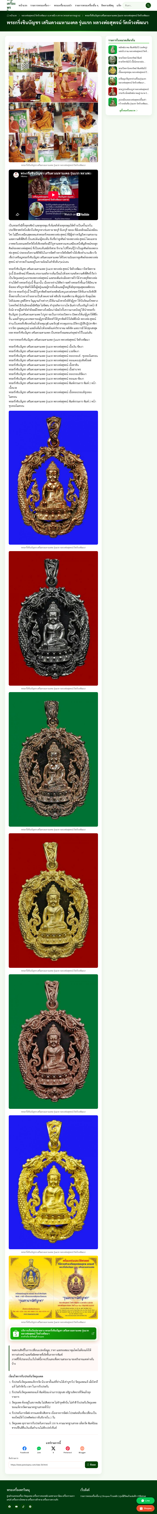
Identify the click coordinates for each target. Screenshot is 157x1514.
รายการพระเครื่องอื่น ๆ (86, 5)
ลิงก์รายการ (13, 1458)
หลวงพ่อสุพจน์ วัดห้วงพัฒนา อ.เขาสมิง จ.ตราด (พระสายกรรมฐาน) (50, 15)
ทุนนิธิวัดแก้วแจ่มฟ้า (128, 1496)
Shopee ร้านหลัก (110, 1496)
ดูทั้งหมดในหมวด (128, 110)
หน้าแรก (23, 5)
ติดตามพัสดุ (107, 5)
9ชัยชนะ (142, 1496)
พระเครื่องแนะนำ (63, 5)
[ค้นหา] (148, 5)
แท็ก (119, 5)
